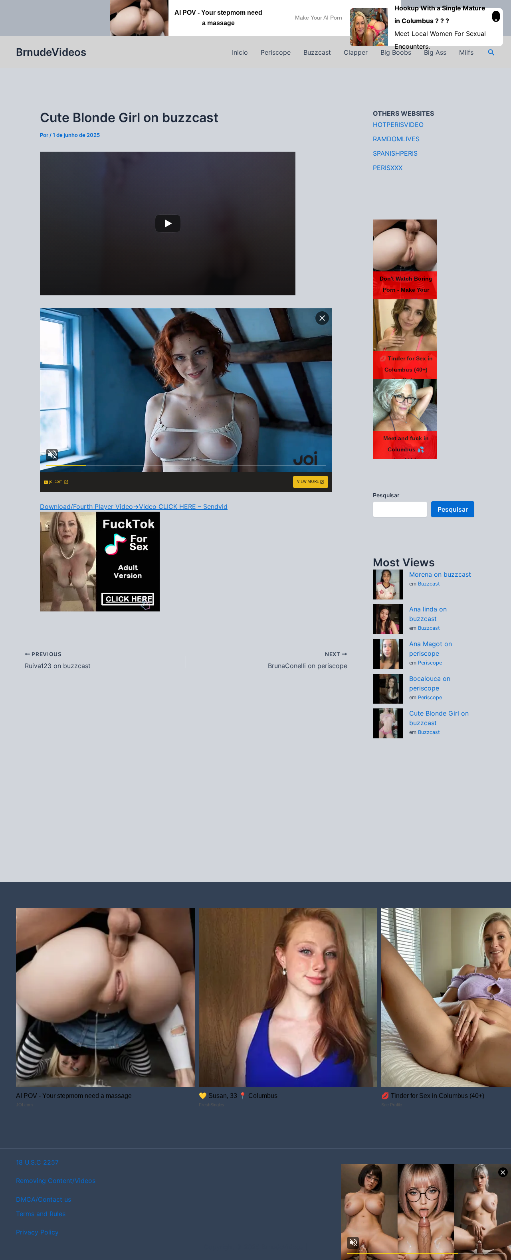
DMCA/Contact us (43, 1199)
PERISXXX (387, 168)
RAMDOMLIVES (396, 139)
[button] (491, 52)
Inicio (240, 52)
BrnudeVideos (51, 52)
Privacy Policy (37, 1232)
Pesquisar (386, 495)
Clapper (356, 52)
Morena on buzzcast (440, 574)
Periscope (276, 52)
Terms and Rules (40, 1214)
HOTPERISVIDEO (398, 125)
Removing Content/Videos (55, 1181)
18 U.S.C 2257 (37, 1162)
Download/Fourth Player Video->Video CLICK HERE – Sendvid (134, 506)
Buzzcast (317, 52)
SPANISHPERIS (395, 153)
